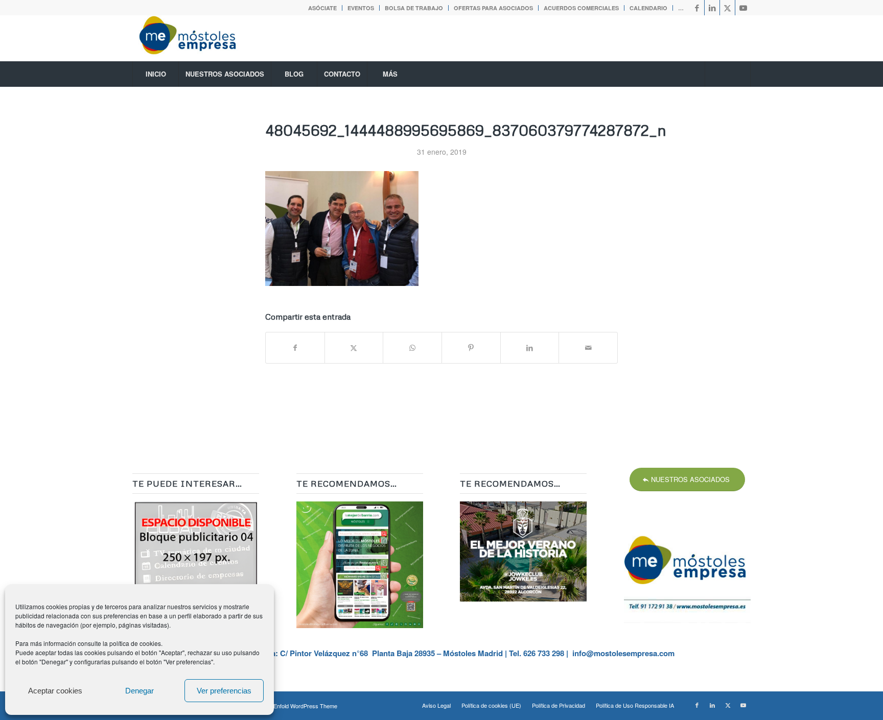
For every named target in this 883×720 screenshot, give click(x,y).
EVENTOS (360, 8)
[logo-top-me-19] (196, 38)
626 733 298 (543, 653)
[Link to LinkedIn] (712, 7)
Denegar (139, 690)
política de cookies (135, 643)
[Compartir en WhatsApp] (412, 347)
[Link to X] (727, 7)
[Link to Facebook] (696, 7)
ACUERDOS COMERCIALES (581, 8)
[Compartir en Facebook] (295, 347)
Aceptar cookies (55, 690)
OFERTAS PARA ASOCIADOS (493, 8)
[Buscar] (728, 74)
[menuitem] (322, 8)
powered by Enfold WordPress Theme (290, 706)
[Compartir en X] (354, 347)
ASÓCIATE (322, 8)
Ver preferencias (224, 690)
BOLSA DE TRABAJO (414, 8)
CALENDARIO (648, 8)
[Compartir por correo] (588, 347)
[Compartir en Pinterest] (471, 347)
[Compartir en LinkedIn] (530, 347)
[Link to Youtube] (743, 7)
